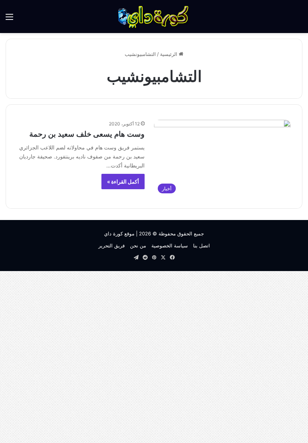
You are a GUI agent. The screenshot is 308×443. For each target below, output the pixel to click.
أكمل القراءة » (123, 181)
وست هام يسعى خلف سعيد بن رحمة (87, 134)
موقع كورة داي (119, 234)
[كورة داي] (154, 16)
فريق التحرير (111, 246)
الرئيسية (169, 54)
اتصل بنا (201, 246)
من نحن (138, 246)
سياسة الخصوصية (169, 246)
